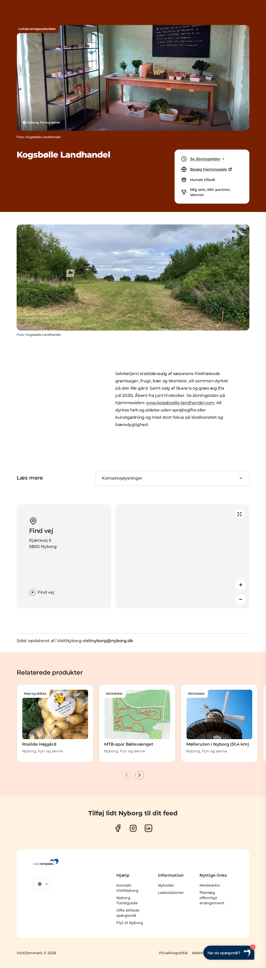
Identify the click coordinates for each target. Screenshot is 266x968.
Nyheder (166, 885)
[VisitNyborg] (45, 862)
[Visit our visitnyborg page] (117, 828)
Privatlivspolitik (173, 953)
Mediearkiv (210, 885)
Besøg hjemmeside (208, 169)
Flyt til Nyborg (129, 922)
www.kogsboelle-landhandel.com (180, 402)
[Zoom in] (240, 585)
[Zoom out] (240, 599)
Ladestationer (171, 892)
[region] (182, 556)
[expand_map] (239, 514)
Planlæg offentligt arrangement (212, 897)
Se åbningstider (205, 159)
